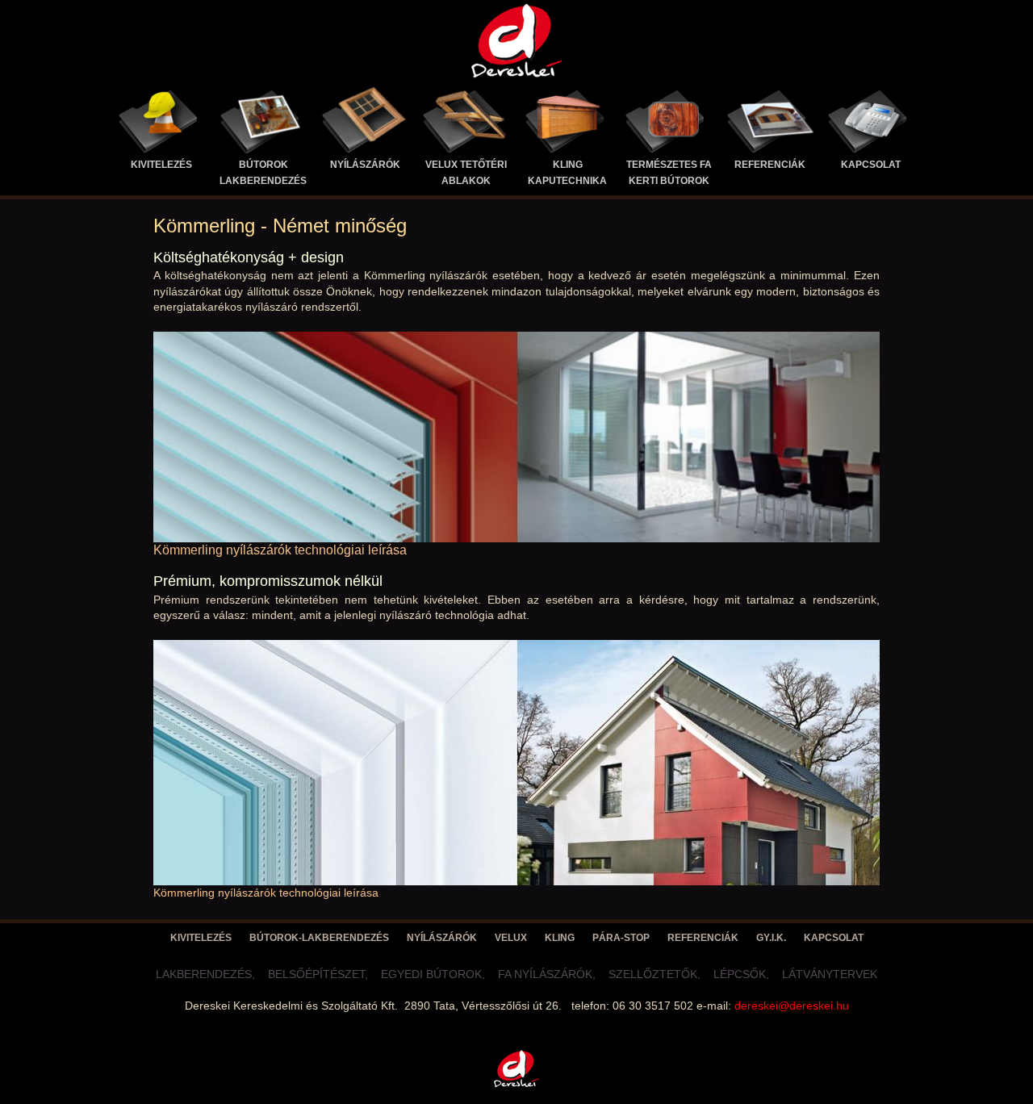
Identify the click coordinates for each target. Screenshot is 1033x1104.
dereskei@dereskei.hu (791, 1005)
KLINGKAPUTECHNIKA (567, 172)
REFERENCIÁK (769, 164)
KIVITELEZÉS (161, 164)
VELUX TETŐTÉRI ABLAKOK (466, 172)
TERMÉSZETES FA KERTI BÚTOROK (669, 172)
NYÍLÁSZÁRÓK (365, 164)
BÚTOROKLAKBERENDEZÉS (263, 172)
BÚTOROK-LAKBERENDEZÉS (319, 937)
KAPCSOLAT (871, 164)
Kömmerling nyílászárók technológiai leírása (280, 550)
